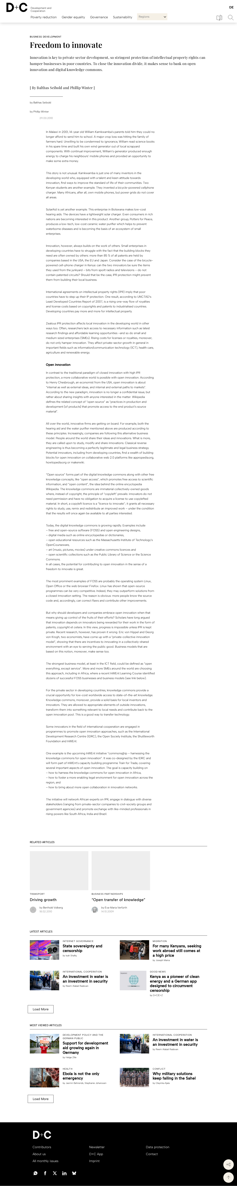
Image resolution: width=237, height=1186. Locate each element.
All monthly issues (45, 1161)
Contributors (42, 1147)
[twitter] (55, 1173)
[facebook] (45, 1173)
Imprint (94, 1161)
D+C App (96, 1154)
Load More (41, 1009)
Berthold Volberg (51, 907)
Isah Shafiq (71, 955)
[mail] (35, 1173)
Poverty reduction (44, 17)
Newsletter (97, 1147)
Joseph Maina (163, 960)
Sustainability (122, 17)
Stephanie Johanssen (95, 1083)
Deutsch (231, 7)
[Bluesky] (74, 1173)
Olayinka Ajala (163, 1083)
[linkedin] (64, 1173)
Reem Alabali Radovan (77, 986)
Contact (152, 1154)
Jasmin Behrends (75, 1083)
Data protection (157, 1147)
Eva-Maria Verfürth (114, 907)
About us (39, 1154)
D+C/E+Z (158, 995)
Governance (99, 17)
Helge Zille (71, 1057)
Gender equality (73, 17)
